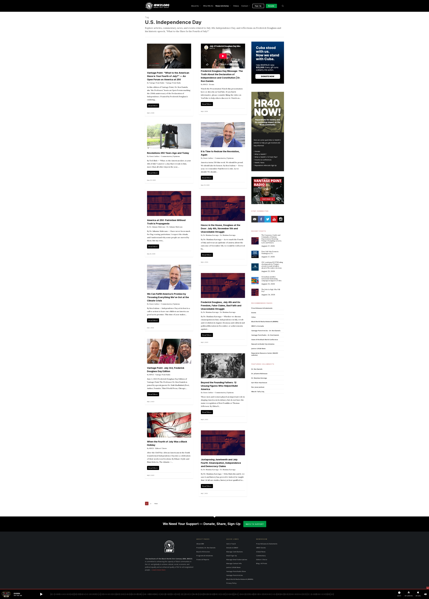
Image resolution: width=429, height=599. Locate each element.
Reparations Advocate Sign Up (266, 165)
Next (156, 503)
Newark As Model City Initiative (262, 344)
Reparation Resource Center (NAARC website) (264, 354)
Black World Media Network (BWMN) (264, 322)
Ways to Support (255, 524)
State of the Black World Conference (264, 340)
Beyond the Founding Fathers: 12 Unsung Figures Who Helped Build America (219, 386)
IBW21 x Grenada (257, 326)
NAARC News (259, 162)
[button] (41, 594)
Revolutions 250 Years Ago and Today (168, 153)
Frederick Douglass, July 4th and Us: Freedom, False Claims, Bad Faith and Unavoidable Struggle (221, 305)
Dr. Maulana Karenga (211, 235)
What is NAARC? (260, 154)
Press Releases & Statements (261, 308)
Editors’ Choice (261, 560)
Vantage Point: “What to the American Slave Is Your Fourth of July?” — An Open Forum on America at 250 (168, 76)
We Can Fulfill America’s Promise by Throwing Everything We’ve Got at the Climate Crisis (168, 297)
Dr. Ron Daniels (256, 369)
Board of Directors (203, 552)
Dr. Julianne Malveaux (157, 227)
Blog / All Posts (261, 563)
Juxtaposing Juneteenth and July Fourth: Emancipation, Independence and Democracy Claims (221, 463)
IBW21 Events (261, 548)
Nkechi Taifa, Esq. (258, 392)
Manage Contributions (234, 552)
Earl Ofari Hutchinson (259, 383)
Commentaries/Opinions (224, 158)
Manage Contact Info (234, 563)
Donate (257, 151)
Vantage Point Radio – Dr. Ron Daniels (265, 335)
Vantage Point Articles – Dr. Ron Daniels (265, 331)
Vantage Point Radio (156, 83)
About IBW (200, 544)
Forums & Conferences (263, 160)
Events (211, 84)
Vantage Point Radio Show (236, 571)
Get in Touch (231, 544)
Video (253, 317)
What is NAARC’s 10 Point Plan (266, 157)
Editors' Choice (161, 448)
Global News (260, 552)
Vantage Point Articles (234, 575)
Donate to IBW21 (232, 548)
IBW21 (205, 84)
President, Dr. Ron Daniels (206, 548)
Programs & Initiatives (204, 556)
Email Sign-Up (231, 556)
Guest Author (208, 158)
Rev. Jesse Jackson (257, 387)
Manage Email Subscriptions (236, 560)
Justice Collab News (258, 348)
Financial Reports (202, 560)
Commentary (261, 556)
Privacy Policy (231, 583)
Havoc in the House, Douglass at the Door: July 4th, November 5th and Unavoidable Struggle (220, 228)
